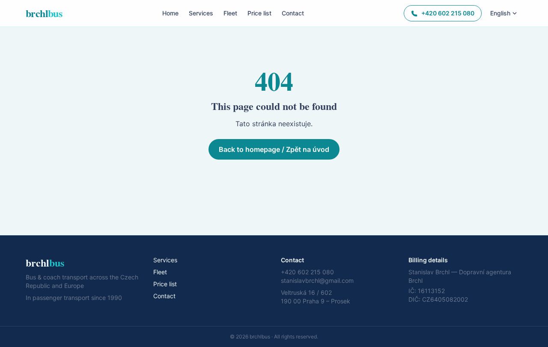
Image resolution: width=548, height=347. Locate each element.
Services (201, 13)
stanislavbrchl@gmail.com (317, 280)
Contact (293, 13)
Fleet (230, 13)
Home (170, 13)
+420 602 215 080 (447, 13)
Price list (259, 13)
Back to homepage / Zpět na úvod (274, 149)
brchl (44, 13)
